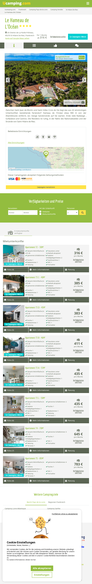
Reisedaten (12, 208)
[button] (46, 154)
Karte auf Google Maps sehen (17, 38)
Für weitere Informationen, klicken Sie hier (21, 560)
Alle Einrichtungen (16, 142)
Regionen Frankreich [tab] (56, 502)
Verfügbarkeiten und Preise (78, 261)
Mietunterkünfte (49, 214)
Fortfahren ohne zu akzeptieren (65, 514)
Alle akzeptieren (42, 568)
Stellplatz (46, 212)
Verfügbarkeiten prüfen (58, 37)
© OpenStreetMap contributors (20, 170)
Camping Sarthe (53, 508)
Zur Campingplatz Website (77, 37)
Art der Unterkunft (47, 208)
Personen (71, 208)
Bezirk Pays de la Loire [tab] (36, 502)
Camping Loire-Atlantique (15, 508)
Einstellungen (42, 574)
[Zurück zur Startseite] (16, 3)
